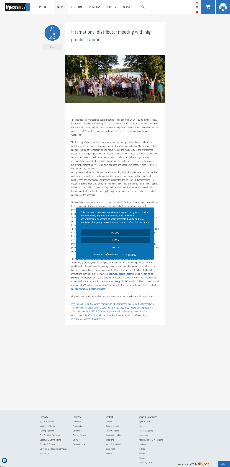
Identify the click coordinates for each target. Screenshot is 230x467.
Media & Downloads (113, 444)
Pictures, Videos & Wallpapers (150, 439)
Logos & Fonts (144, 421)
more (115, 247)
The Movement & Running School (90, 289)
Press (140, 426)
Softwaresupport (112, 426)
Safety (111, 7)
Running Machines (47, 430)
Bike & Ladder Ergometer (50, 435)
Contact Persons (79, 435)
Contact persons (112, 430)
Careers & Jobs (79, 444)
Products (44, 7)
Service (128, 7)
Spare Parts (44, 453)
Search (143, 7)
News (60, 7)
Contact (76, 7)
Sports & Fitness (47, 421)
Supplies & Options (47, 444)
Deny (115, 239)
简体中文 (197, 11)
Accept (115, 232)
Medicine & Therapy (48, 426)
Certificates (77, 430)
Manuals (141, 453)
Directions (110, 439)
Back (52, 47)
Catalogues (142, 444)
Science (141, 448)
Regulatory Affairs (145, 462)
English (197, 2)
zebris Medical (126, 273)
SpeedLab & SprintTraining (50, 439)
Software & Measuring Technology (53, 448)
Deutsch (197, 7)
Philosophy (77, 421)
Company (94, 7)
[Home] (17, 7)
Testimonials (78, 426)
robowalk (113, 273)
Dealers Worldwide (113, 435)
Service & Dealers (145, 430)
